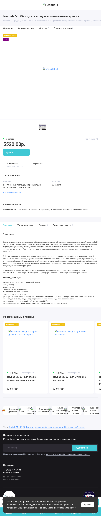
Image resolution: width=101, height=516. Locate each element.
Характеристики (26, 28)
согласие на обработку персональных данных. (68, 454)
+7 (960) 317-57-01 (12, 470)
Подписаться (81, 448)
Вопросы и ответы (64, 28)
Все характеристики (12, 193)
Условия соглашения (17, 508)
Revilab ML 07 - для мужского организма (69, 378)
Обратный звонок (11, 473)
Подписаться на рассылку (16, 435)
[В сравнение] (39, 324)
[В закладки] (44, 324)
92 (24, 427)
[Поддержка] (96, 5)
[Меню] (5, 5)
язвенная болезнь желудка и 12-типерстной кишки (60, 427)
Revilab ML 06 (15, 427)
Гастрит (30, 427)
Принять (88, 505)
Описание (8, 28)
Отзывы (44, 28)
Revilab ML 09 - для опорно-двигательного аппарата (22, 378)
